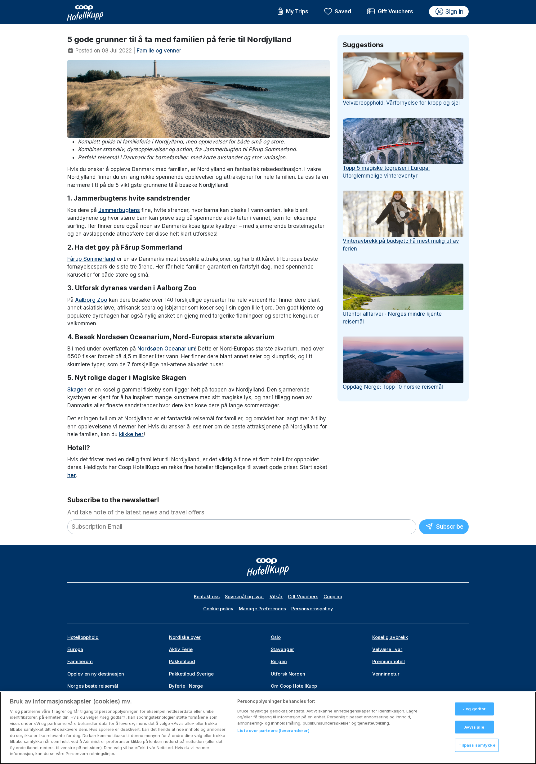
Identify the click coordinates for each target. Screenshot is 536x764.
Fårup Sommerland (91, 259)
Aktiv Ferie (181, 649)
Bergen (279, 661)
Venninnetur (386, 674)
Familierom (80, 661)
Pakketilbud (182, 661)
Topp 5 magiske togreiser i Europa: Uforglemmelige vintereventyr (386, 172)
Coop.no (333, 596)
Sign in (454, 11)
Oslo (276, 637)
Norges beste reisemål (92, 686)
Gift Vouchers (395, 11)
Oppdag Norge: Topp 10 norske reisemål (393, 387)
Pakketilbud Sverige (191, 674)
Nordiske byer (185, 637)
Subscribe (448, 526)
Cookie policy (218, 609)
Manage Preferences (262, 609)
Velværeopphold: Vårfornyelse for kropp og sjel (401, 103)
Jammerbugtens (119, 210)
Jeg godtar (474, 708)
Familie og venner (159, 50)
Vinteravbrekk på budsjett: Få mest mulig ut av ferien (401, 245)
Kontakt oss (207, 596)
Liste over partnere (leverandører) (273, 730)
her (71, 475)
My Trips (297, 11)
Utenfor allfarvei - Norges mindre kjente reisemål (392, 318)
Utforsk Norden (288, 674)
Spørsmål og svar (244, 596)
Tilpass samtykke (476, 745)
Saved (343, 11)
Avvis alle (474, 726)
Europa (75, 649)
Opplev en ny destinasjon (95, 674)
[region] (268, 727)
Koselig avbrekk (390, 637)
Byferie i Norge (186, 686)
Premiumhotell (388, 661)
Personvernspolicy (312, 609)
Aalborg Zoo (91, 300)
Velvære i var (387, 649)
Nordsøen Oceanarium (166, 349)
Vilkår (276, 596)
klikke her (131, 434)
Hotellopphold (83, 637)
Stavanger (282, 649)
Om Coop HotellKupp (294, 686)
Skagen (77, 390)
